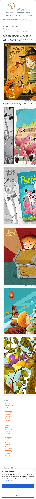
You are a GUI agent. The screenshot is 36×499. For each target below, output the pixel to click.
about (21, 15)
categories (19, 12)
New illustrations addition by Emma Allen (22, 21)
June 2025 (7, 407)
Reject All (18, 495)
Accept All (18, 486)
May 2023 (7, 442)
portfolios (9, 12)
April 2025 (7, 409)
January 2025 (8, 412)
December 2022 (8, 451)
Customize (18, 490)
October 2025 (8, 403)
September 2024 (9, 420)
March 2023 (7, 446)
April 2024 (7, 425)
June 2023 (7, 440)
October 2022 (8, 455)
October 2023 (8, 435)
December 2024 (8, 414)
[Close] (34, 470)
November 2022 (8, 453)
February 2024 (8, 429)
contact (29, 15)
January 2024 (8, 431)
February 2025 (8, 411)
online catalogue (10, 15)
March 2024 (7, 427)
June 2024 (7, 422)
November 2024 (8, 416)
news (28, 12)
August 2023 (8, 437)
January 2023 (8, 450)
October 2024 (8, 418)
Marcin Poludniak (27, 38)
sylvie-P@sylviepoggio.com (10, 468)
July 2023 (7, 438)
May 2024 (7, 424)
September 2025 (9, 405)
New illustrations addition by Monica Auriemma (15, 19)
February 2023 (8, 448)
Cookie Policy (9, 481)
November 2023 (8, 433)
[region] (18, 484)
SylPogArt (25, 31)
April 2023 (7, 444)
